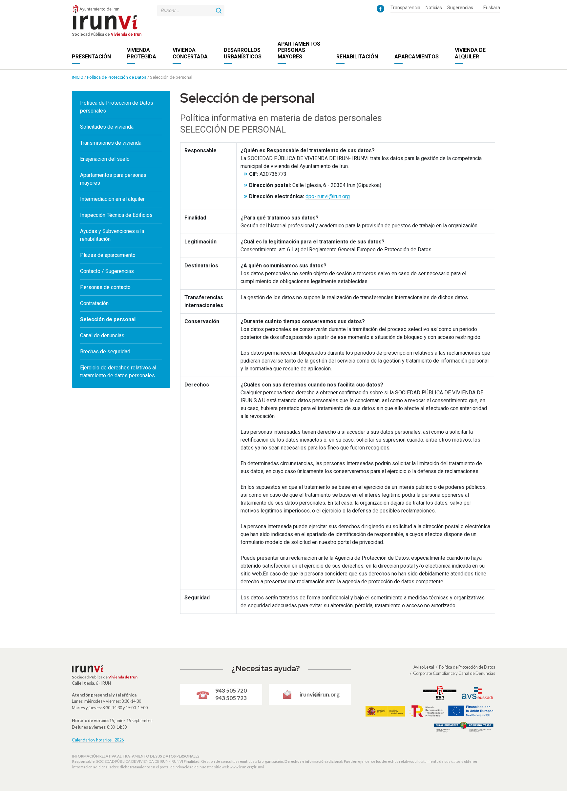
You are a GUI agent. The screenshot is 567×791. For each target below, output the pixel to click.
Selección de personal (108, 319)
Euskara (491, 7)
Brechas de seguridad (105, 351)
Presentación (91, 56)
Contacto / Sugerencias (107, 271)
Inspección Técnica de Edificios (116, 215)
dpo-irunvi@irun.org (327, 196)
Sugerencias (460, 7)
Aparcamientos (416, 56)
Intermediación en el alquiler (112, 199)
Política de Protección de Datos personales (116, 107)
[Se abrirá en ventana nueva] (380, 8)
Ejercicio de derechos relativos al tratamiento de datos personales (118, 371)
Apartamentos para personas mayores (113, 179)
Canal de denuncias (102, 335)
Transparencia (405, 7)
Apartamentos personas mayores (299, 50)
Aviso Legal (423, 667)
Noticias (434, 7)
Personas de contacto (105, 287)
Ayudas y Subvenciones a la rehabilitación (112, 235)
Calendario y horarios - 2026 (98, 739)
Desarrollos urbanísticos (243, 53)
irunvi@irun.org (320, 694)
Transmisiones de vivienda (110, 143)
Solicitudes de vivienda (107, 127)
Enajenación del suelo (105, 159)
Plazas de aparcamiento (108, 255)
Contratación (94, 303)
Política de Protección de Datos (467, 667)
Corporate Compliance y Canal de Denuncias (454, 673)
